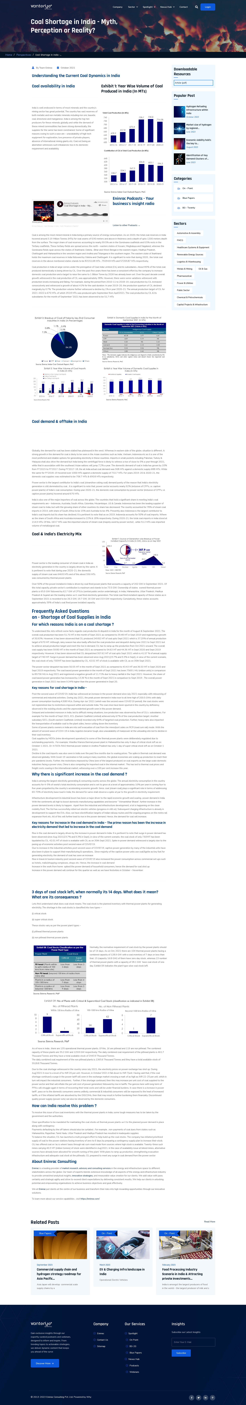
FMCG (180, 240)
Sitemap (101, 1346)
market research (70, 1168)
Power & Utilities (185, 283)
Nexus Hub (166, 7)
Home (8, 55)
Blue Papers (188, 198)
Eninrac (35, 1168)
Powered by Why (82, 1397)
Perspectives (23, 55)
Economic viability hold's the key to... (198, 141)
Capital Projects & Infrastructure (192, 304)
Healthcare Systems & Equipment (193, 247)
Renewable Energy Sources (190, 254)
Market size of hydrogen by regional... (198, 126)
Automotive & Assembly (189, 233)
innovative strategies (82, 1175)
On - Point (187, 188)
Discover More (43, 1363)
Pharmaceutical (184, 276)
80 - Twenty (188, 207)
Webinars (134, 1372)
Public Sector (183, 290)
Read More (209, 1221)
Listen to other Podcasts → (126, 225)
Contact (184, 7)
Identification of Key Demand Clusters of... (197, 157)
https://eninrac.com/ (90, 1198)
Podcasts (134, 1365)
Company (117, 7)
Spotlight (148, 7)
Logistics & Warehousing (189, 261)
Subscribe (181, 1353)
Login (208, 7)
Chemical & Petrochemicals (190, 297)
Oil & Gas (203, 268)
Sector (132, 7)
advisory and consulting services (95, 1168)
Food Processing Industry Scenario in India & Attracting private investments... (182, 1274)
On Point (134, 1339)
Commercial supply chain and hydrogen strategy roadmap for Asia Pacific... (59, 1274)
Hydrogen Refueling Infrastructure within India (197, 110)
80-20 (133, 1346)
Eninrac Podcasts (37, 226)
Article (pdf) (181, 82)
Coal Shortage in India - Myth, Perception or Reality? (61, 226)
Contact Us (102, 1339)
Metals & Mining (184, 268)
